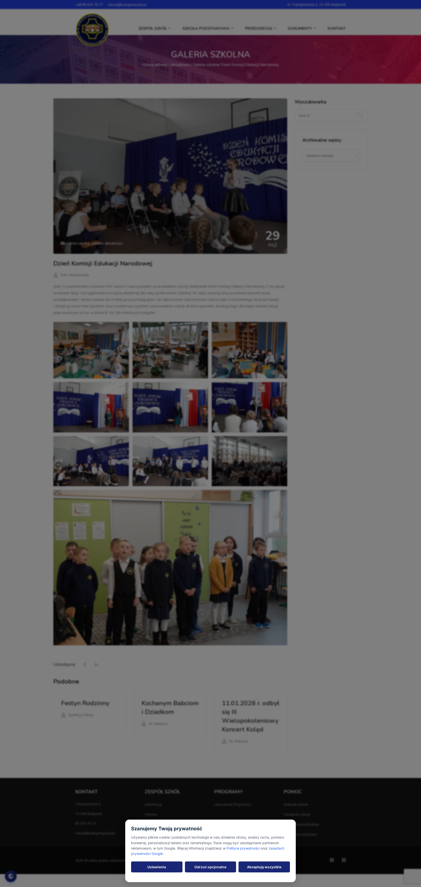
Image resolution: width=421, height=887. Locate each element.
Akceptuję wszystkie (264, 867)
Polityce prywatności (243, 848)
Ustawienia (156, 867)
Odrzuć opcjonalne (210, 867)
